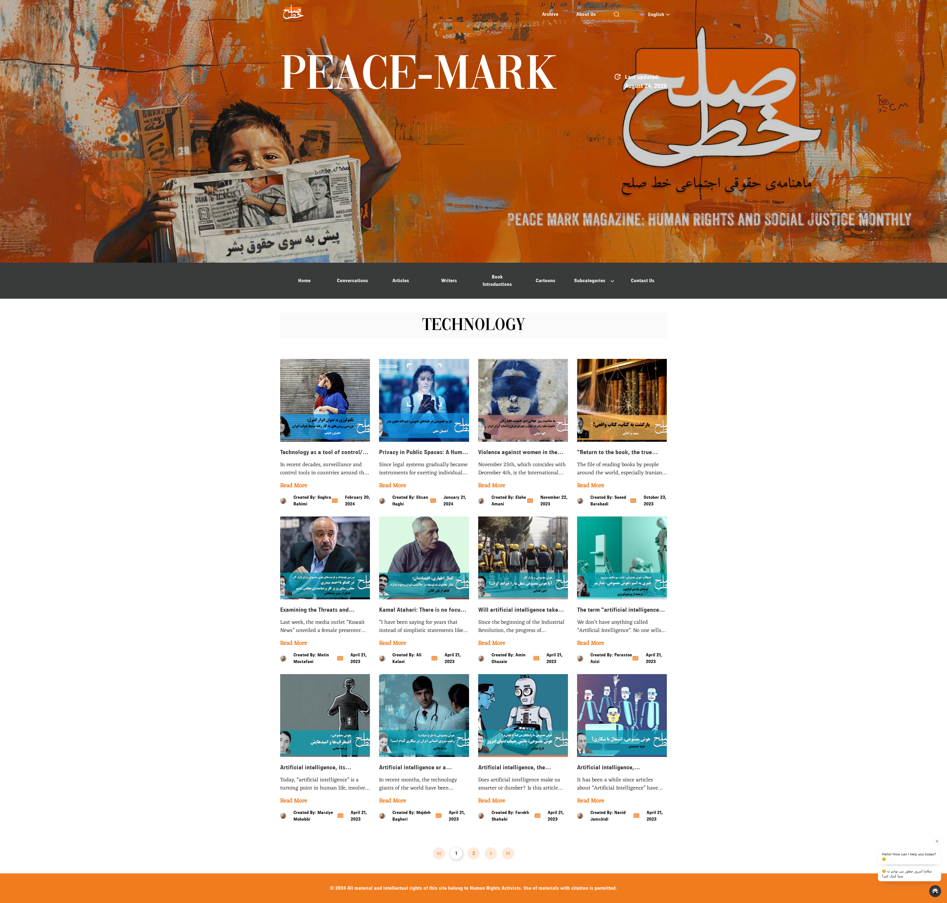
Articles (400, 280)
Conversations (352, 280)
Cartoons (545, 280)
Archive (550, 14)
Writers (449, 280)
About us (586, 14)
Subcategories (589, 280)
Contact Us (643, 280)
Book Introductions (497, 280)
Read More (293, 485)
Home (304, 280)
